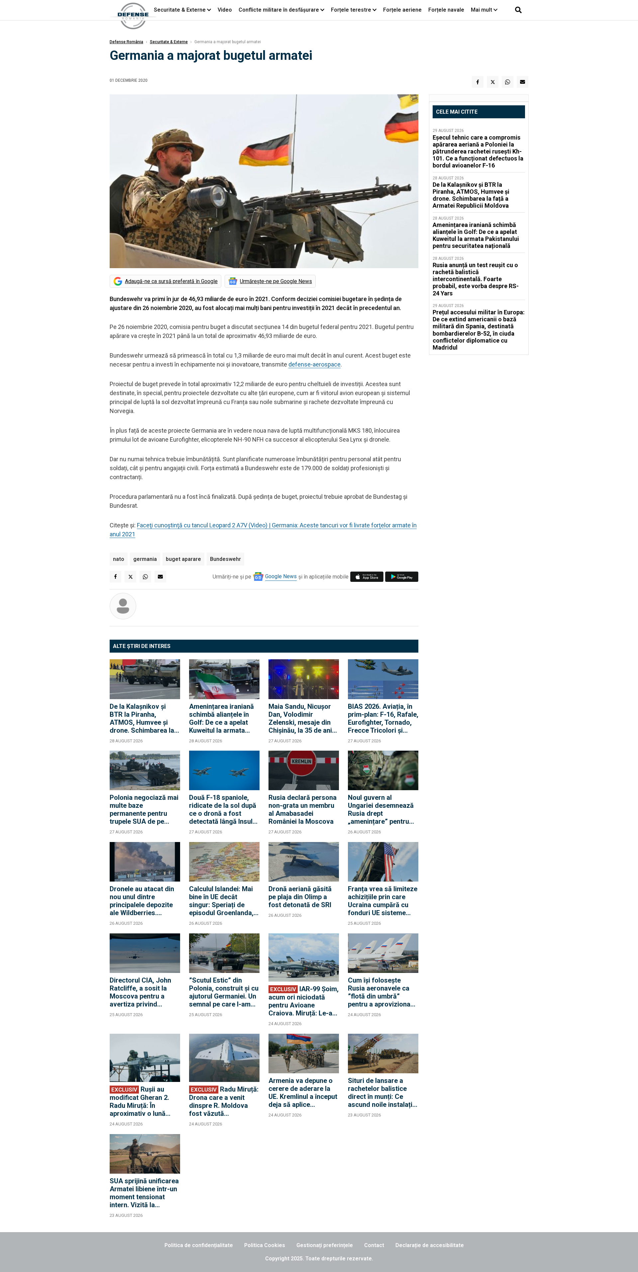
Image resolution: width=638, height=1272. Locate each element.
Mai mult (482, 10)
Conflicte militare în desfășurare (279, 10)
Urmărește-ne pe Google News (276, 281)
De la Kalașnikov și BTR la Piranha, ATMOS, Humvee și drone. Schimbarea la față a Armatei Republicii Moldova (142, 718)
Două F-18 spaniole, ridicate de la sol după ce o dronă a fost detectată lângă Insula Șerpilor (222, 809)
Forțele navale (446, 10)
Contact (374, 1245)
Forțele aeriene (402, 10)
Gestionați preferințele (324, 1245)
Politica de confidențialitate (198, 1245)
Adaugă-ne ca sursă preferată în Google (171, 281)
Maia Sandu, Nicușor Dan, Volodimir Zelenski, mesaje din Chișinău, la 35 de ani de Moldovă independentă (300, 718)
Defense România (126, 42)
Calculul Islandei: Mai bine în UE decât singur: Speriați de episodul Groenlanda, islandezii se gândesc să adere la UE (222, 901)
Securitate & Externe (180, 10)
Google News (281, 576)
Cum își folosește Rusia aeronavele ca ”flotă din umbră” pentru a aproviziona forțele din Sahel (379, 992)
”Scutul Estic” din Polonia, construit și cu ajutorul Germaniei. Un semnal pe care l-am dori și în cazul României (224, 992)
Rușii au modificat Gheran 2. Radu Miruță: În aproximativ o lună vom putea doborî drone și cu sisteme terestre (139, 1101)
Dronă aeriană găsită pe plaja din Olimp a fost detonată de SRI (300, 897)
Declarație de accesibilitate (429, 1245)
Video (225, 10)
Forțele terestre (351, 10)
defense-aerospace (314, 364)
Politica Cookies (264, 1245)
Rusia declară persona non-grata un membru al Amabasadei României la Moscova (302, 809)
